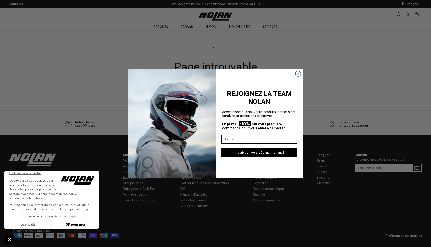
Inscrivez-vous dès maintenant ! (259, 152)
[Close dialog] (298, 73)
